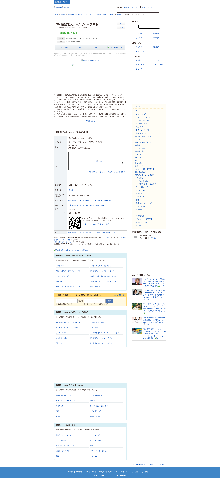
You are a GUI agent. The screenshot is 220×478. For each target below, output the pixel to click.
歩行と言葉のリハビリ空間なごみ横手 (68, 287)
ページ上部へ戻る (149, 464)
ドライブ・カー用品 (143, 130)
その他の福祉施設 (141, 181)
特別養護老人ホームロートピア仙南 (102, 343)
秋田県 (68, 42)
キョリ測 (139, 47)
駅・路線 (139, 38)
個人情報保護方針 (90, 472)
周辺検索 (126, 7)
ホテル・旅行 (158, 65)
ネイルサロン (60, 406)
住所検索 (156, 33)
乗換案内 (156, 47)
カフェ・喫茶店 (61, 440)
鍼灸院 (58, 416)
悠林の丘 (59, 281)
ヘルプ (155, 2)
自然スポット (141, 206)
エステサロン (140, 154)
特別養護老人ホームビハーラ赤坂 (80, 232)
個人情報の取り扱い (105, 472)
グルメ (138, 111)
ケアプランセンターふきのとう (100, 266)
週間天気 (153, 238)
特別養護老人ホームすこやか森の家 (102, 271)
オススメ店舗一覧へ (119, 295)
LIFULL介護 (105, 238)
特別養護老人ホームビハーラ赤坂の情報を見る (87, 205)
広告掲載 (135, 472)
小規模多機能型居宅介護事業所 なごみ (103, 276)
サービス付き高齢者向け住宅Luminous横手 (104, 333)
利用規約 (79, 472)
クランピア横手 (61, 333)
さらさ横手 (94, 327)
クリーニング (94, 456)
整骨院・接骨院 (95, 416)
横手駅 (78, 42)
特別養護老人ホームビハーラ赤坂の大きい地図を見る (106, 169)
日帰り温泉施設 (140, 172)
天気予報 (119, 47)
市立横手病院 (60, 266)
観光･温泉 (139, 127)
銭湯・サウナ (140, 166)
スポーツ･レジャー (143, 120)
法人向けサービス (147, 472)
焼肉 (91, 445)
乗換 (131, 7)
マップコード (152, 7)
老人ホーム (97, 232)
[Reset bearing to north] (122, 163)
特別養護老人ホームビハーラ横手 (101, 338)
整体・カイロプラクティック (66, 400)
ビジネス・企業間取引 (144, 219)
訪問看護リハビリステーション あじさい (103, 281)
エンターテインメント (144, 117)
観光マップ (140, 65)
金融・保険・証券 (142, 187)
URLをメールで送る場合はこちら (97, 224)
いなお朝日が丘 (61, 338)
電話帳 (138, 60)
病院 (57, 411)
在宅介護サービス (96, 411)
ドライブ (137, 7)
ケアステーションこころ (98, 287)
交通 (137, 200)
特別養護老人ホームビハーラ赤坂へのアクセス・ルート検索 (90, 200)
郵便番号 (144, 7)
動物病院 (93, 400)
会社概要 (70, 472)
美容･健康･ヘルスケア (73, 38)
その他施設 (140, 216)
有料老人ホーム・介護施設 (88, 38)
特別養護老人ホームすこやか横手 (67, 327)
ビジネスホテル (95, 440)
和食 (57, 456)
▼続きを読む (90, 121)
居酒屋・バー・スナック (64, 435)
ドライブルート (141, 51)
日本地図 (139, 33)
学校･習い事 (140, 197)
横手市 (73, 42)
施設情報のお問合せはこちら (64, 242)
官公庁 (138, 213)
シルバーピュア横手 (63, 276)
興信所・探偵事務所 (63, 451)
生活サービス (141, 193)
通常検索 (119, 7)
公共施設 (139, 209)
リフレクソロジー (141, 148)
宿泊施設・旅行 (141, 124)
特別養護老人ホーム (109, 232)
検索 (162, 11)
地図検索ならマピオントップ (143, 2)
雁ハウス (59, 343)
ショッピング (141, 114)
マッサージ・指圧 (96, 395)
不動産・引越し (141, 190)
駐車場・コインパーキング (65, 445)
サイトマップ (162, 2)
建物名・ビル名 (141, 222)
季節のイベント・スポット (145, 203)
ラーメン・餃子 (95, 435)
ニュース (139, 69)
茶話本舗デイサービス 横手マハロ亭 (68, 271)
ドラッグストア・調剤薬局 (99, 451)
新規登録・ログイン (61, 2)
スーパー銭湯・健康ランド (99, 406)
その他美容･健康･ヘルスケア (145, 184)
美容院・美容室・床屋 (63, 395)
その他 (138, 225)
